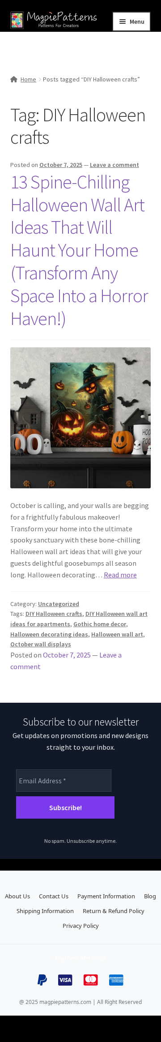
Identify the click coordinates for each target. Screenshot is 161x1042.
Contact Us (53, 896)
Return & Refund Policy (113, 911)
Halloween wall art (117, 634)
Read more (120, 574)
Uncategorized (58, 604)
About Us (17, 896)
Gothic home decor (99, 624)
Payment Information (106, 896)
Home (28, 79)
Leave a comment (114, 165)
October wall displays (40, 644)
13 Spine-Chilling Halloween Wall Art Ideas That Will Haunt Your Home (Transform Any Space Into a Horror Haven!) (79, 250)
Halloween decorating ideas (49, 634)
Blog (150, 896)
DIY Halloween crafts (53, 614)
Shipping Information (45, 911)
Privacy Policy (81, 926)
